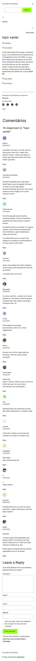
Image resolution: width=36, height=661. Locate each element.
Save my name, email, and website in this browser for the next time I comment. (18, 623)
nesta (30, 57)
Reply (4, 164)
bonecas (4, 21)
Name (5, 595)
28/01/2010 (6, 502)
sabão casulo (30, 32)
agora (4, 55)
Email (5, 604)
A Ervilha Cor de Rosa (10, 4)
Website (5, 613)
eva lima (5, 258)
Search (26, 10)
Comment (7, 574)
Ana (4, 402)
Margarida (6, 289)
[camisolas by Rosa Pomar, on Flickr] (6, 43)
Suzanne (6, 500)
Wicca (5, 345)
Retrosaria (14, 69)
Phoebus (5, 69)
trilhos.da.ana (7, 209)
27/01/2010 (6, 211)
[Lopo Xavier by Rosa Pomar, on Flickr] (7, 48)
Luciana (5, 426)
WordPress (20, 657)
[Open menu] (33, 4)
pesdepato (6, 451)
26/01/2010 (6, 145)
